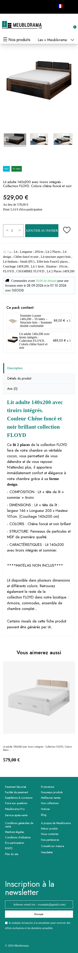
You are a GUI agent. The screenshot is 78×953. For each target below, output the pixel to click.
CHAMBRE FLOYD (30, 271)
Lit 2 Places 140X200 (60, 271)
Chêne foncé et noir (26, 256)
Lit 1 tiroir (38, 266)
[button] (53, 25)
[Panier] (72, 24)
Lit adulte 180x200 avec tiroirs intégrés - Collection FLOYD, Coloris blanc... (37, 748)
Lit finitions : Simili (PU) (19, 261)
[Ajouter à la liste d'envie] (66, 230)
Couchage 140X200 (16, 266)
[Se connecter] (60, 25)
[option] (39, 715)
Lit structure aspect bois (56, 256)
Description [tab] (15, 368)
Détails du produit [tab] (19, 378)
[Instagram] (16, 6)
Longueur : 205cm (32, 251)
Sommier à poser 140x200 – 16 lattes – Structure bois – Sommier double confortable (36, 321)
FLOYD (9, 271)
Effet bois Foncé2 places (53, 261)
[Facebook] (7, 6)
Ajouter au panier (42, 230)
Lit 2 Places (53, 251)
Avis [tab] (12, 388)
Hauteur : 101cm (57, 266)
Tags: (8, 252)
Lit (16, 251)
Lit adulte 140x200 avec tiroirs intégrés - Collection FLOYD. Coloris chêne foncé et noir (34, 340)
